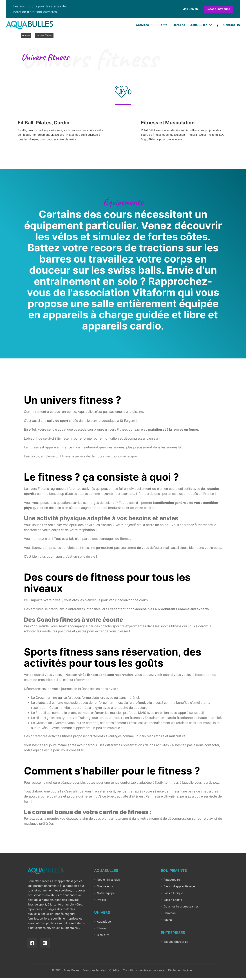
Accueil (26, 35)
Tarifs (163, 25)
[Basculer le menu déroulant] (152, 24)
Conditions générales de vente (143, 970)
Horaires (179, 25)
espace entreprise (218, 9)
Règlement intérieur (181, 970)
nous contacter (207, 745)
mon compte (190, 9)
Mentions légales (94, 970)
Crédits (114, 970)
